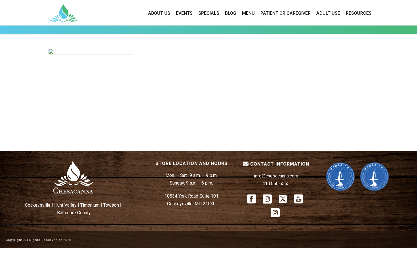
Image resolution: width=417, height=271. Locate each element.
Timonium (90, 205)
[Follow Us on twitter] (282, 199)
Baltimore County (74, 212)
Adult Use (328, 13)
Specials (208, 13)
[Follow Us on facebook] (251, 199)
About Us (159, 13)
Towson (111, 205)
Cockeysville (37, 205)
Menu (248, 13)
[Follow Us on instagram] (267, 199)
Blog (230, 13)
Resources (359, 13)
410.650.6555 (276, 183)
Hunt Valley (65, 205)
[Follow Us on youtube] (298, 199)
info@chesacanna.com (276, 176)
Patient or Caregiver (285, 13)
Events (184, 13)
